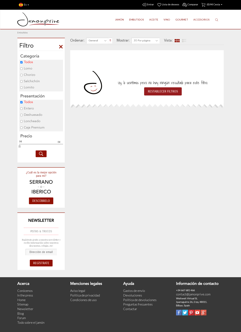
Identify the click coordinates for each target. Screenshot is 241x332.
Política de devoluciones (139, 300)
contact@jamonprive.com (193, 294)
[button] (216, 19)
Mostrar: (123, 40)
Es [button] (25, 4)
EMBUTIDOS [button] (136, 19)
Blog (20, 313)
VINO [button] (167, 19)
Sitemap (22, 304)
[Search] (41, 153)
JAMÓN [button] (119, 19)
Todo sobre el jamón (30, 322)
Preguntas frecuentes (138, 304)
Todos (28, 62)
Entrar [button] (150, 4)
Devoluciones (132, 295)
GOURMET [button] (181, 19)
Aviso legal (77, 291)
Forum (21, 318)
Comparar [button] (192, 4)
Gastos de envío (134, 291)
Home (21, 300)
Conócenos (25, 291)
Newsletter (25, 309)
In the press (25, 295)
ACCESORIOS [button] (201, 19)
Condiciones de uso (83, 300)
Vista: (168, 40)
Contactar (130, 309)
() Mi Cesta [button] (213, 4)
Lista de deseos (170, 4)
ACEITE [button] (153, 19)
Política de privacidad (85, 295)
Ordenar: (77, 40)
